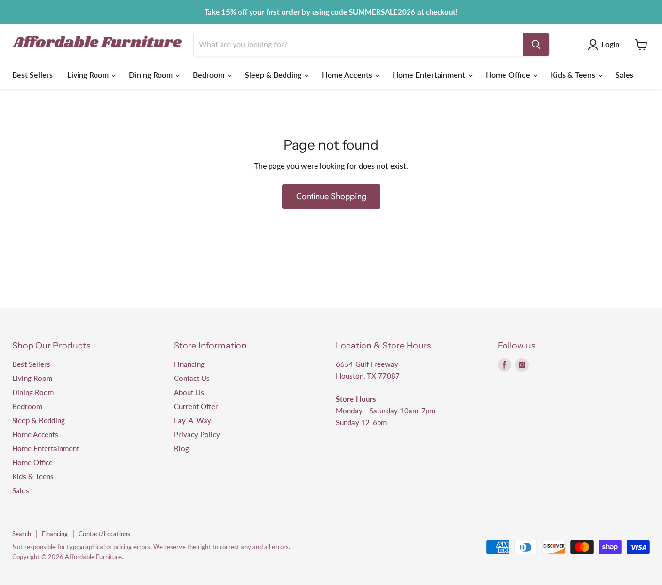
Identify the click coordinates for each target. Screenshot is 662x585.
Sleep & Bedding (274, 74)
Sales (624, 74)
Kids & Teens (574, 74)
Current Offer (196, 406)
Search (21, 534)
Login (610, 44)
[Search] (536, 44)
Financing (189, 364)
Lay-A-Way (192, 420)
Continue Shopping (331, 196)
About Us (189, 392)
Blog (181, 448)
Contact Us (192, 378)
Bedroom (209, 74)
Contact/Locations (104, 534)
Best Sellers (32, 74)
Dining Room (151, 74)
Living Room (88, 74)
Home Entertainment (430, 74)
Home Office (509, 74)
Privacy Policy (197, 434)
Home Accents (348, 74)
